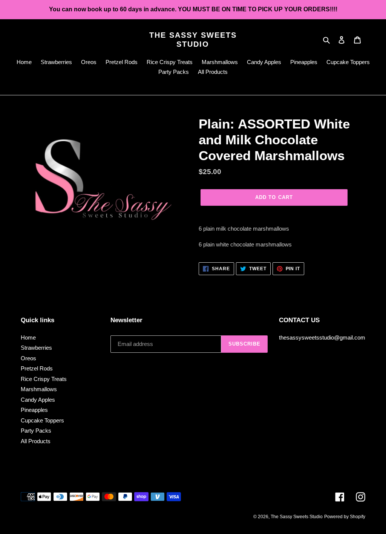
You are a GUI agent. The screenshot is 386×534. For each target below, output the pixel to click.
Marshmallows (39, 389)
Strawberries (36, 347)
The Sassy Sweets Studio (193, 39)
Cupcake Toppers (42, 420)
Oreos (28, 358)
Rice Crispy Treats (44, 379)
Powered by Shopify (344, 516)
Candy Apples (38, 399)
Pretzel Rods (37, 368)
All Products (36, 441)
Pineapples (34, 410)
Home (28, 337)
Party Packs (36, 430)
